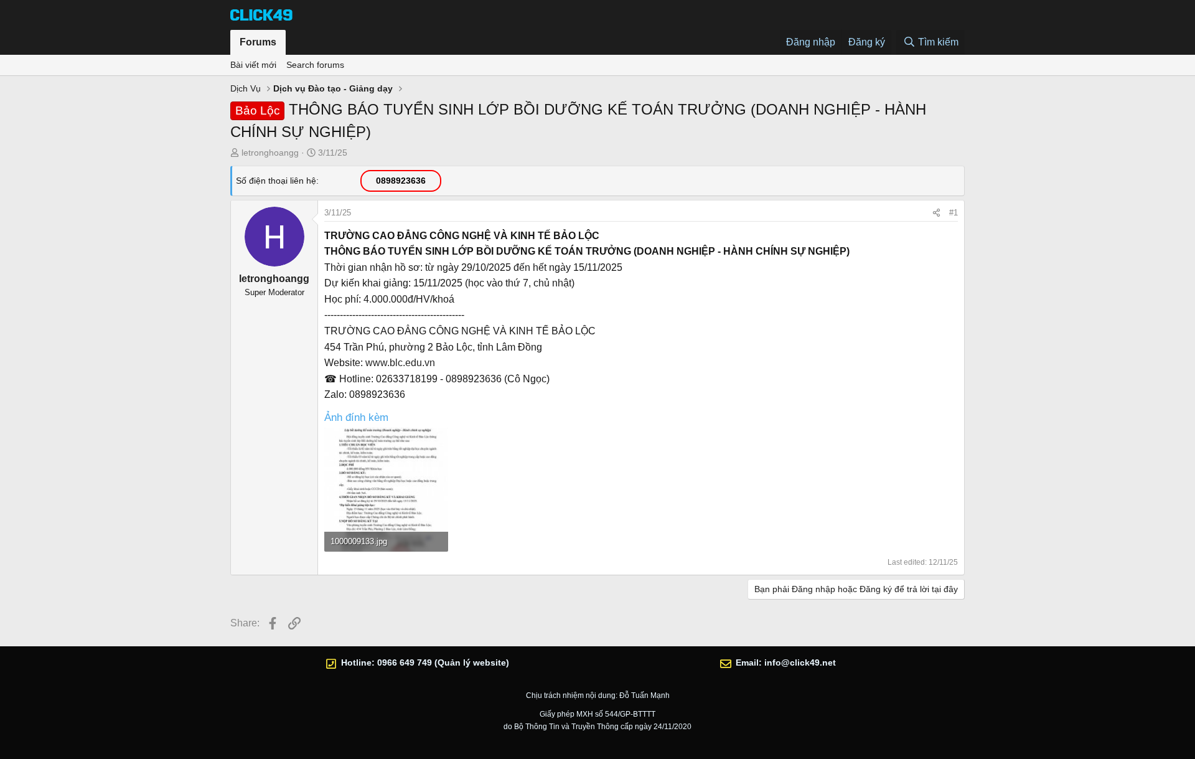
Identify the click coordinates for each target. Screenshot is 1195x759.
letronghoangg (270, 153)
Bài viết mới (253, 65)
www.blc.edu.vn (400, 362)
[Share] (936, 213)
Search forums (315, 65)
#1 (953, 212)
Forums (258, 42)
